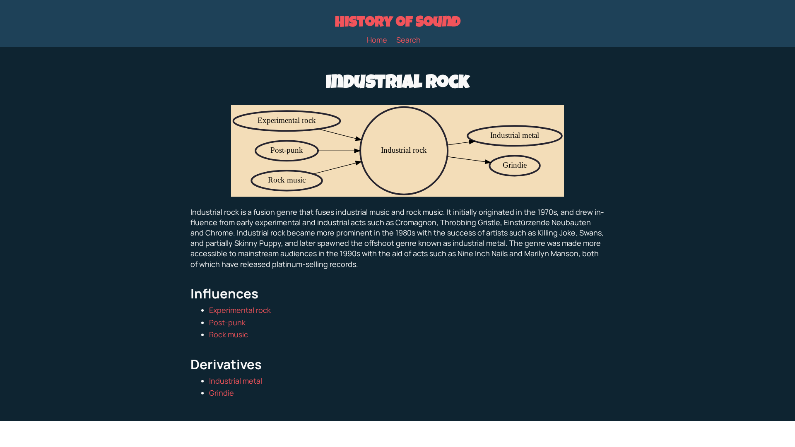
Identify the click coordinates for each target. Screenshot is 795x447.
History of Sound (397, 23)
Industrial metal (235, 381)
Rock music (228, 334)
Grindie (221, 393)
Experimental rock (240, 310)
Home (377, 40)
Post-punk (227, 322)
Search (408, 40)
